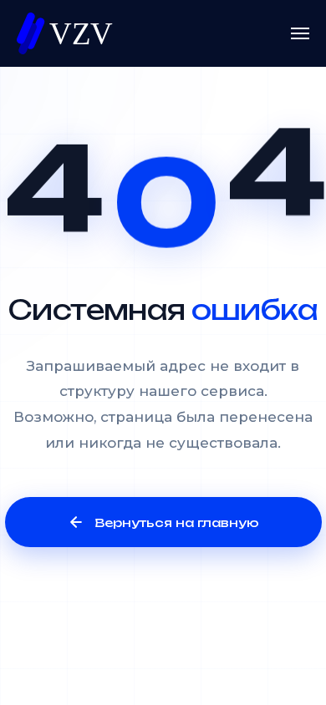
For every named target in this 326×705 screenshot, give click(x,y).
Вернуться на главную (176, 522)
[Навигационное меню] (300, 33)
